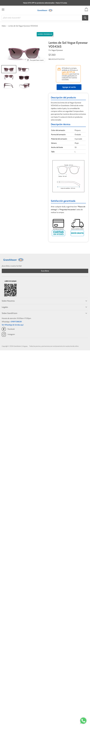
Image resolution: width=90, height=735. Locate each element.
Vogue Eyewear (57, 50)
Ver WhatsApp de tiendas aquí (12, 325)
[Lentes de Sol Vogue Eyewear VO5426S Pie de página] (9, 69)
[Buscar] (85, 17)
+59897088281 (16, 322)
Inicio (4, 26)
